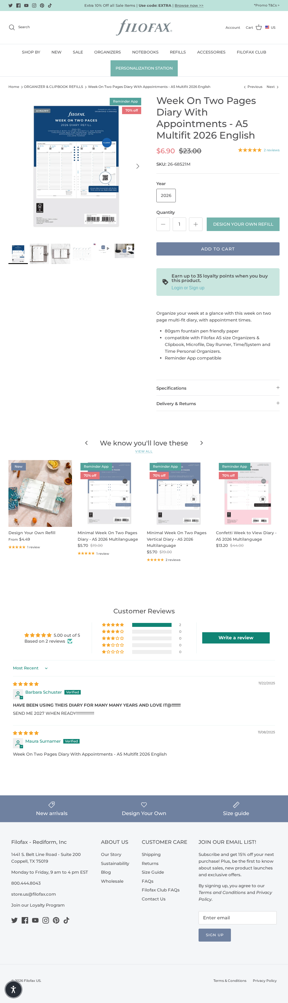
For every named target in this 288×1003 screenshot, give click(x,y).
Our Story (111, 854)
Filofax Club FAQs (161, 890)
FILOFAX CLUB (251, 52)
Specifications (171, 388)
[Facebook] (18, 5)
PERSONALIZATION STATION (144, 68)
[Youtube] (26, 5)
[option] (76, 166)
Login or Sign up (188, 287)
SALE (78, 52)
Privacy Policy (265, 980)
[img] (26, 684)
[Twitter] (10, 5)
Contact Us (154, 899)
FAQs (148, 881)
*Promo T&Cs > (267, 5)
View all (144, 451)
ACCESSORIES (211, 52)
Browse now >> (189, 5)
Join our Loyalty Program (38, 905)
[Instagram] (34, 5)
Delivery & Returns (176, 403)
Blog (106, 872)
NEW (56, 52)
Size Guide (153, 872)
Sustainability (115, 863)
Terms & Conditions (229, 980)
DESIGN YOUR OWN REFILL (243, 224)
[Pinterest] (42, 5)
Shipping (151, 854)
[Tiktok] (50, 5)
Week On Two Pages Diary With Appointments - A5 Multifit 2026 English (149, 87)
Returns (150, 863)
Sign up (215, 935)
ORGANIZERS (107, 52)
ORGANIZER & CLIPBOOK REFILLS (53, 87)
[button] (113, 625)
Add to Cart (218, 249)
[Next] (138, 166)
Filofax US (32, 980)
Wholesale (112, 881)
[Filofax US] (144, 27)
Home (13, 87)
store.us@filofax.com (33, 894)
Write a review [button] (236, 637)
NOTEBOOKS (145, 52)
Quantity (165, 212)
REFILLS (178, 52)
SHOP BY (31, 52)
